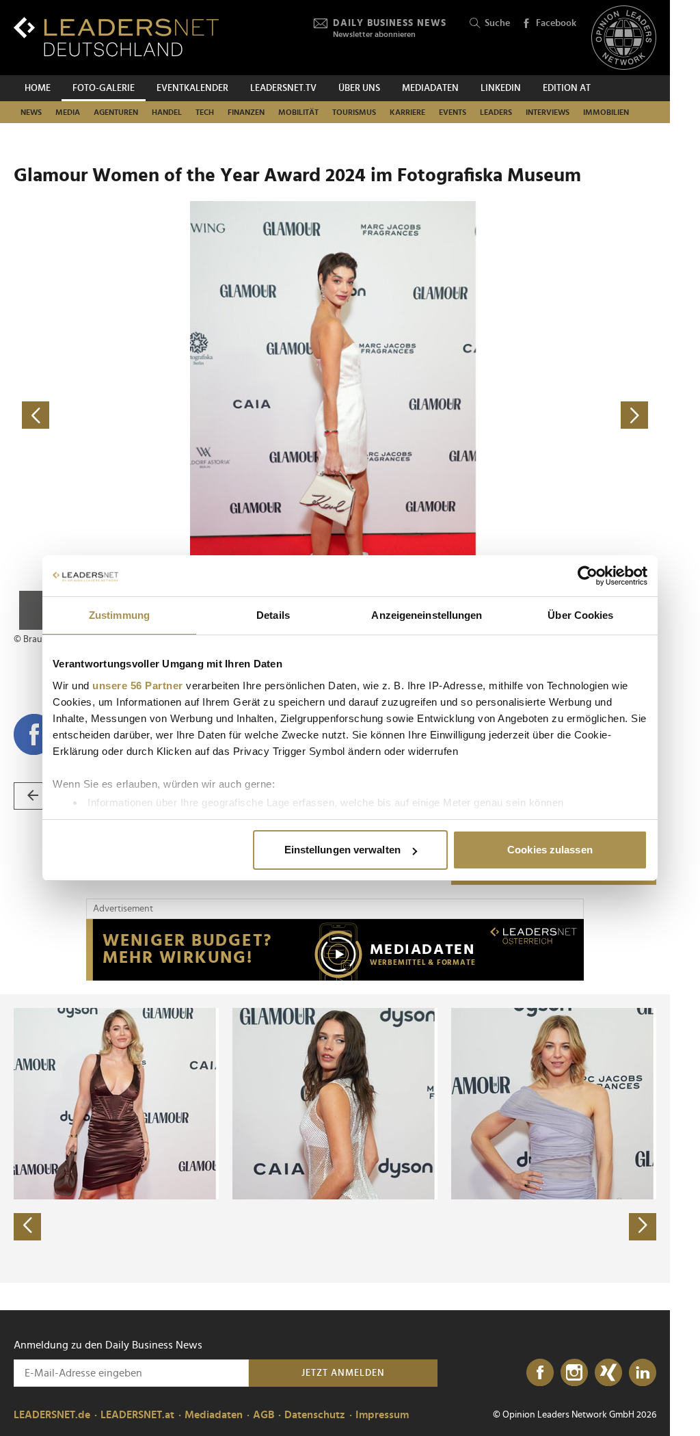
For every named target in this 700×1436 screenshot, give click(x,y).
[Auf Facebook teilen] (34, 734)
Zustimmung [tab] (119, 615)
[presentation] (27, 1226)
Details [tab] (273, 615)
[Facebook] (540, 1373)
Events (452, 112)
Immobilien (606, 112)
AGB (263, 1414)
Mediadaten (430, 88)
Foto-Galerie (103, 88)
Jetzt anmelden (343, 1373)
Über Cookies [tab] (580, 615)
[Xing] (608, 1373)
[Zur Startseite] (116, 36)
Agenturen (116, 112)
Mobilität (298, 112)
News (31, 112)
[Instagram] (574, 1373)
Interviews (547, 112)
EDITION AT (567, 88)
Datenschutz (314, 1414)
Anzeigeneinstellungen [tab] (426, 615)
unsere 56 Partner (137, 685)
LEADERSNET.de (52, 1414)
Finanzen (246, 112)
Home (38, 88)
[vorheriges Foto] (174, 415)
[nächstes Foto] (495, 415)
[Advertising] (335, 950)
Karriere (407, 112)
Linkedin (501, 88)
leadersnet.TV (283, 88)
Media (67, 112)
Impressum (382, 1414)
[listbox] (335, 1138)
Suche (497, 23)
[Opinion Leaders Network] (623, 37)
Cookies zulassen (550, 849)
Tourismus (354, 112)
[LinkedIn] (642, 1373)
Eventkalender (192, 88)
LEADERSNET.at (137, 1414)
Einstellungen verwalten (342, 849)
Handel (167, 112)
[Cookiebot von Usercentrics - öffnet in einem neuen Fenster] (587, 576)
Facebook (556, 23)
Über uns (359, 88)
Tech (205, 112)
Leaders (496, 112)
